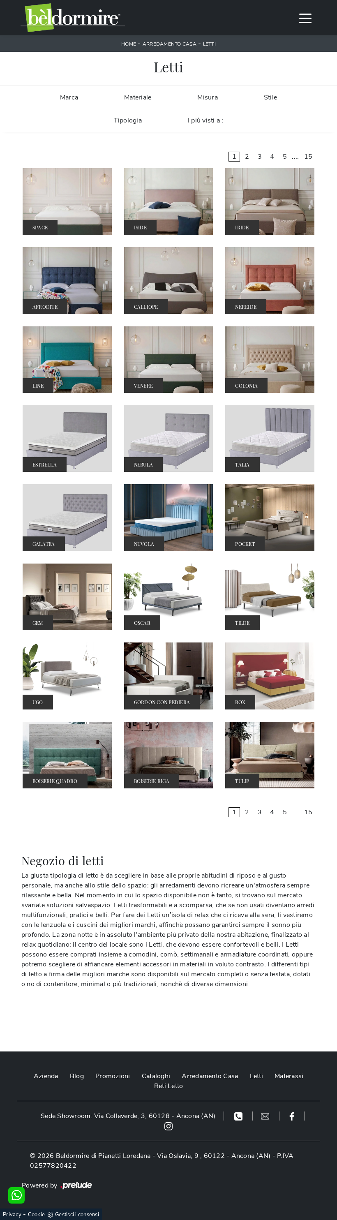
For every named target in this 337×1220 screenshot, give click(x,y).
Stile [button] (270, 97)
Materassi (289, 1076)
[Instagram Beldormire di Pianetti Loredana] (168, 1125)
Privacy (12, 1214)
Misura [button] (207, 97)
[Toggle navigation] (305, 17)
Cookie (36, 1214)
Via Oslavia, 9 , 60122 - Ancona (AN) (213, 1155)
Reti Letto (168, 1086)
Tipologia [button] (128, 120)
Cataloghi (156, 1076)
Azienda (46, 1076)
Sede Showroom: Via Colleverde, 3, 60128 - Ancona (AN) (128, 1116)
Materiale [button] (137, 97)
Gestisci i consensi (77, 1214)
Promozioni (112, 1076)
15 (308, 156)
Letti (209, 44)
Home (128, 44)
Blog (77, 1076)
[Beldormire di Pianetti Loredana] (73, 17)
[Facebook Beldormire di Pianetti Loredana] (292, 1116)
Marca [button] (69, 97)
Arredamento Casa (169, 44)
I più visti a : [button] (206, 120)
